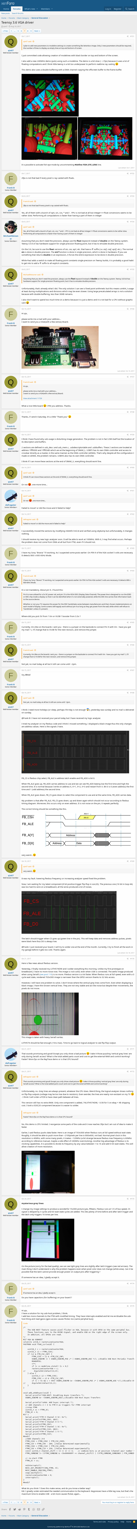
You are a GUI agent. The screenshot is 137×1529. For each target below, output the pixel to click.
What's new (29, 8)
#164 (132, 571)
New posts (5, 13)
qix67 (5, 26)
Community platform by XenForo (68, 1527)
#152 (132, 173)
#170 (132, 959)
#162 (132, 514)
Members (45, 8)
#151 (132, 36)
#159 (132, 434)
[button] (37, 8)
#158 (132, 412)
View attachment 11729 (32, 398)
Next (36, 31)
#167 (132, 670)
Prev (6, 31)
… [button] (14, 31)
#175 (132, 1306)
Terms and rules (99, 1521)
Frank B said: (28, 201)
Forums (16, 8)
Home (6, 8)
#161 (132, 491)
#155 (132, 269)
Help (122, 1521)
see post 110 (46, 974)
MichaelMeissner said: (32, 274)
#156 (132, 309)
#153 (132, 196)
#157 (132, 377)
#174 (132, 1283)
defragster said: (29, 519)
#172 (132, 1071)
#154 (132, 222)
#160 (132, 467)
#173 (132, 1199)
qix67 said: (27, 41)
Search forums (17, 13)
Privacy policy (113, 1521)
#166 (132, 645)
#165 (132, 622)
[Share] (127, 36)
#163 (132, 548)
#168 (132, 693)
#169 (132, 861)
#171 (132, 1049)
